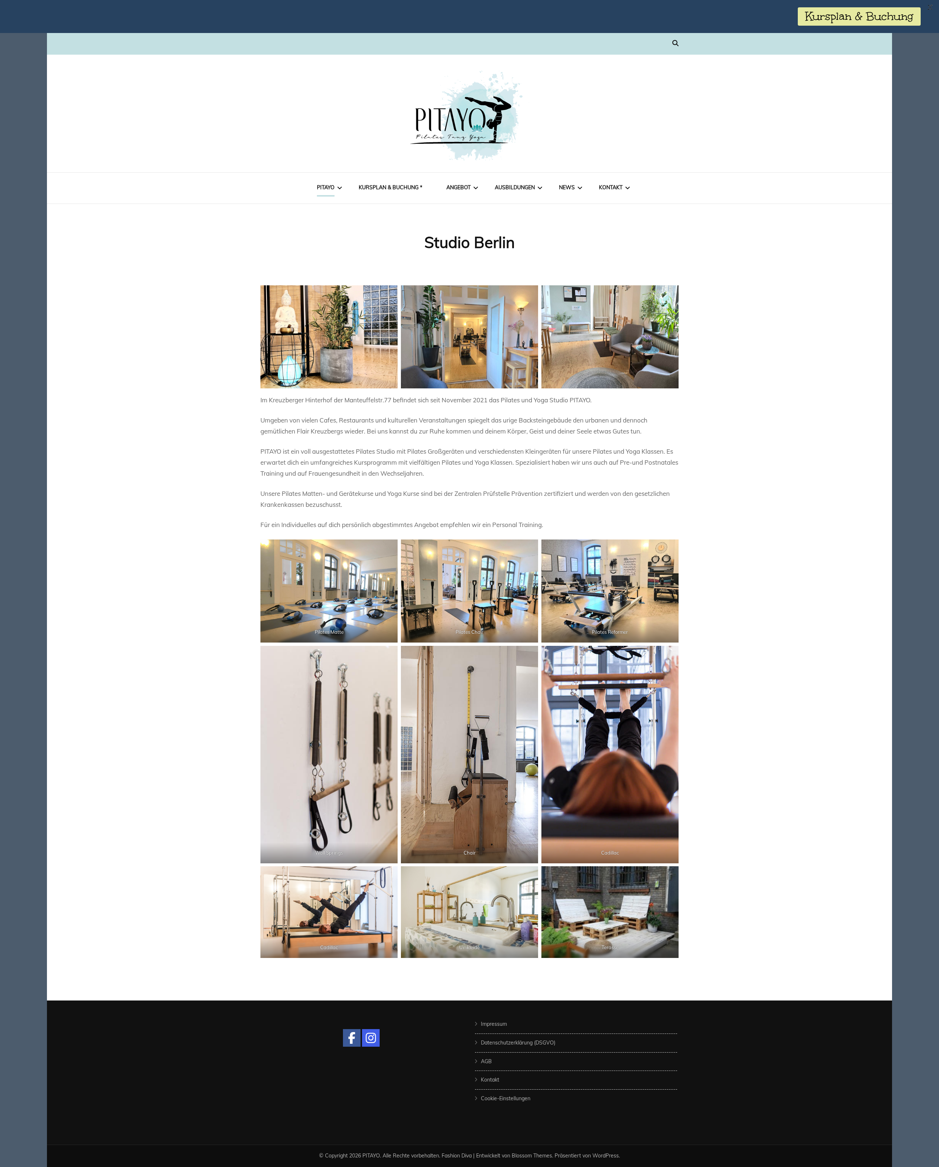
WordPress (605, 1155)
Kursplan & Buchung (859, 16)
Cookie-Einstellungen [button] (505, 1098)
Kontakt (610, 187)
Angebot (458, 187)
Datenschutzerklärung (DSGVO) (518, 1042)
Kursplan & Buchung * (390, 187)
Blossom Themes (532, 1155)
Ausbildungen (515, 187)
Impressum (494, 1024)
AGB (486, 1061)
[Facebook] (352, 1038)
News (567, 187)
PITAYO (326, 187)
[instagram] (371, 1038)
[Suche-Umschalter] (675, 43)
